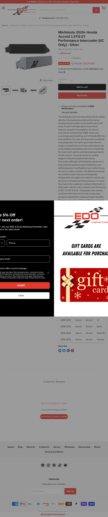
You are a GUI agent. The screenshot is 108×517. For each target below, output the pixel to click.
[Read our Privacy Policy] (48, 272)
